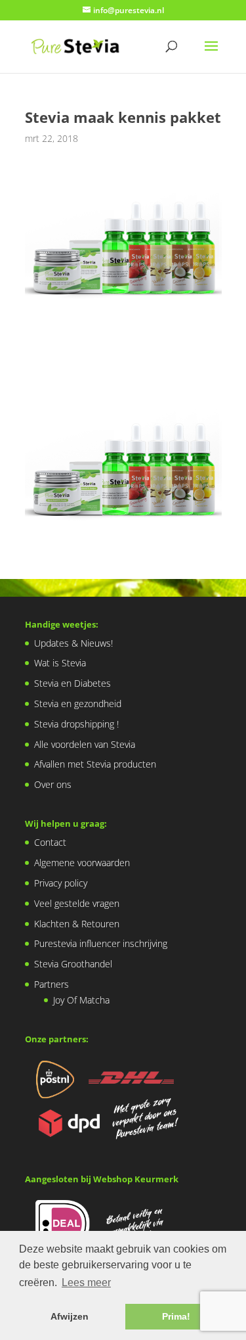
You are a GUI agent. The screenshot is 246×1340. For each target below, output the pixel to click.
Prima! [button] (176, 1316)
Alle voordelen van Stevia (84, 744)
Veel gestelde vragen (76, 903)
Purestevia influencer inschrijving (100, 943)
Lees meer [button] (86, 1282)
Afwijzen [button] (70, 1316)
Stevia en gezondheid (77, 703)
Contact (50, 842)
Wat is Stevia (60, 663)
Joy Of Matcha (81, 1000)
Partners (51, 984)
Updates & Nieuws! (73, 643)
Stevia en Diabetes (72, 683)
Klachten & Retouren (76, 923)
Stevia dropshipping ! (76, 724)
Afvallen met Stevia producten (95, 764)
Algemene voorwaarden (82, 862)
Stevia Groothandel (73, 964)
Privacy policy (60, 883)
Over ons (53, 784)
